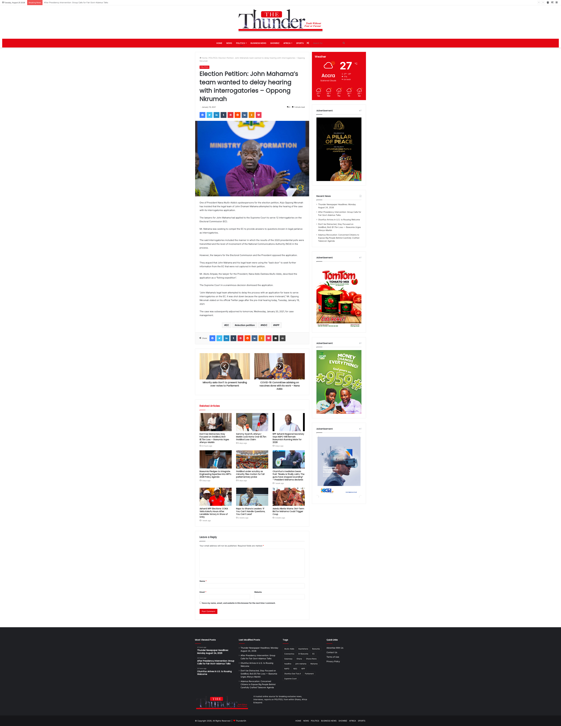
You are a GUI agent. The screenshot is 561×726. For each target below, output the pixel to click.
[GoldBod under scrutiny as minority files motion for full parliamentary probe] (252, 459)
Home (204, 58)
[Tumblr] (223, 115)
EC (227, 325)
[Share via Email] (275, 338)
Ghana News (311, 659)
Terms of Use (333, 657)
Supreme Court (290, 678)
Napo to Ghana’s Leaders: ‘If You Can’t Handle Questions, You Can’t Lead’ (250, 511)
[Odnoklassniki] (251, 115)
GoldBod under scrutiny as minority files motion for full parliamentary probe (250, 474)
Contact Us (332, 652)
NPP (277, 325)
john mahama (300, 664)
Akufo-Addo (289, 649)
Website (258, 592)
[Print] (282, 338)
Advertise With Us (335, 648)
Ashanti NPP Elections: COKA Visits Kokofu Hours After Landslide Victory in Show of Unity (214, 512)
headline (287, 664)
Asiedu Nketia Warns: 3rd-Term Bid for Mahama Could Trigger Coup (288, 511)
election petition (245, 325)
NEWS (229, 43)
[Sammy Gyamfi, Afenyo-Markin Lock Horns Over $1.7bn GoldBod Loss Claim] (252, 422)
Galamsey (288, 659)
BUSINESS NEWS (258, 43)
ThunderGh (241, 721)
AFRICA (286, 43)
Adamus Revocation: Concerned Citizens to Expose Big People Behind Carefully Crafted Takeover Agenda (338, 238)
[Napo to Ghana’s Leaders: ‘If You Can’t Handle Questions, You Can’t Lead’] (252, 497)
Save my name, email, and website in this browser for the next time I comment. (239, 603)
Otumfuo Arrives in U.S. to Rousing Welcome (339, 219)
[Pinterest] (230, 115)
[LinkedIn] (216, 115)
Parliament (309, 674)
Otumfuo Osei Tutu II (292, 674)
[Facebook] (202, 115)
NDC (264, 325)
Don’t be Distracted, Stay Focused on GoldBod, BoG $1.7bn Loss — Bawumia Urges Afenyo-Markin (214, 438)
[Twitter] (209, 115)
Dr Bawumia (303, 654)
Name (203, 581)
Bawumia (316, 649)
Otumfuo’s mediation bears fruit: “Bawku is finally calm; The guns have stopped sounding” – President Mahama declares (288, 475)
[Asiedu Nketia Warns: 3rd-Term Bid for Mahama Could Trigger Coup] (289, 497)
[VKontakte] (244, 115)
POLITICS (240, 43)
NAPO (286, 669)
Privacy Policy (333, 661)
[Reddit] (237, 115)
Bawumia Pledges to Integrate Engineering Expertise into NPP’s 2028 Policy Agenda (215, 474)
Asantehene (303, 649)
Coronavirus (289, 654)
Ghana (299, 659)
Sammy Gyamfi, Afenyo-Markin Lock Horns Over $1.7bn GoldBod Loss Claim (251, 436)
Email (203, 592)
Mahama (314, 664)
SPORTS (300, 43)
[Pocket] (259, 115)
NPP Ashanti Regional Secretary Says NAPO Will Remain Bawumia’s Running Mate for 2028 (288, 438)
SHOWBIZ (274, 43)
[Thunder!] (280, 20)
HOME (219, 43)
